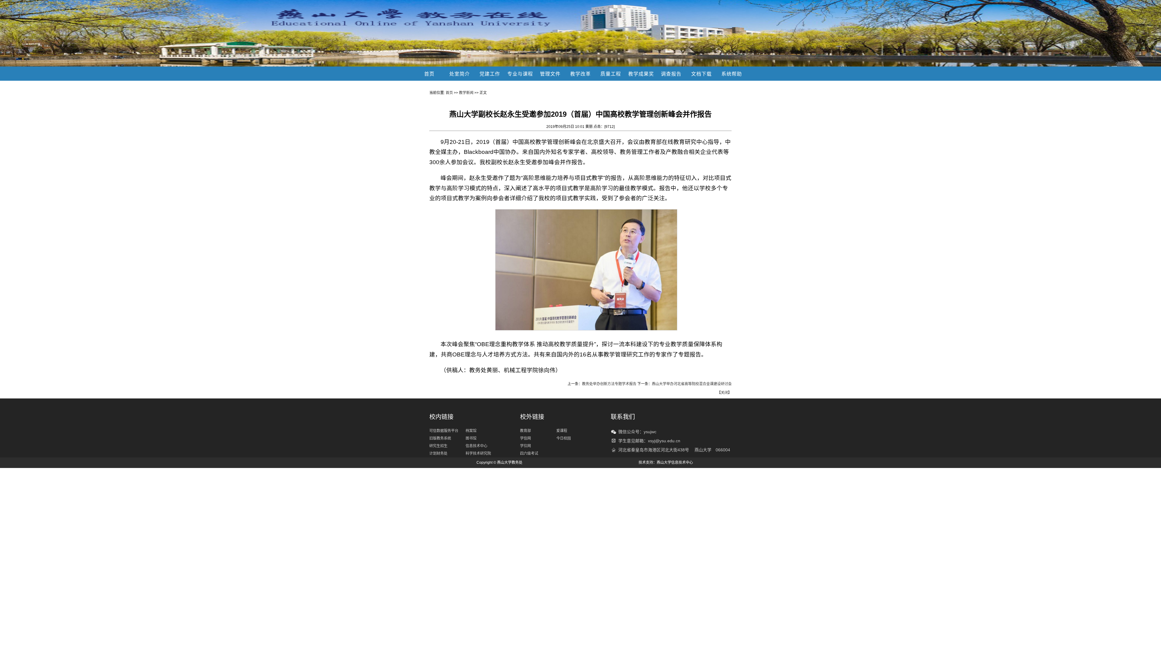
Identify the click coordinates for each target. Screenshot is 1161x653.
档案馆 (471, 431)
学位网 (525, 446)
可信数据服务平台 (443, 431)
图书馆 (471, 438)
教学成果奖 (641, 73)
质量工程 (610, 73)
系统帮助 (731, 73)
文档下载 (701, 73)
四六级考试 (529, 453)
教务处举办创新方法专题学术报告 (609, 384)
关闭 (724, 393)
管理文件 (550, 73)
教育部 (525, 431)
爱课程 (561, 431)
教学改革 (580, 73)
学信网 (525, 438)
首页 (429, 73)
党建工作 (490, 73)
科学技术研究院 (478, 453)
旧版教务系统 (440, 438)
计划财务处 (438, 453)
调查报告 (671, 73)
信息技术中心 (476, 446)
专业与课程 (520, 73)
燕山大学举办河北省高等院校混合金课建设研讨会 (692, 384)
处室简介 (459, 73)
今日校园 (563, 438)
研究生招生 (438, 446)
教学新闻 (466, 93)
